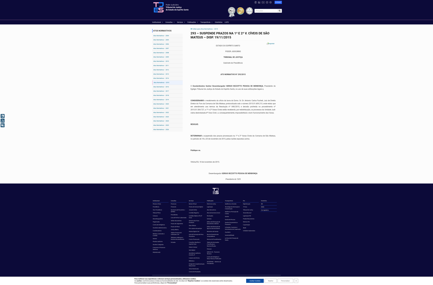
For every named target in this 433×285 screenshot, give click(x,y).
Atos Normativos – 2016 (161, 87)
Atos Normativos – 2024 (161, 121)
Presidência (156, 206)
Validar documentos (176, 220)
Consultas (169, 22)
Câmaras (155, 216)
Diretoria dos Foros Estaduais (194, 221)
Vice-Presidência (157, 210)
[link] (278, 2)
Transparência (205, 22)
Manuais (209, 249)
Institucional (156, 22)
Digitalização (246, 204)
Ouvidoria (227, 232)
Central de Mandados (195, 271)
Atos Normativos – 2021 (161, 108)
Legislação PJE (247, 216)
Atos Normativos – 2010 (161, 61)
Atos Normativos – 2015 (161, 82)
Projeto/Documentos (248, 218)
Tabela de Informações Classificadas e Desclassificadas (213, 244)
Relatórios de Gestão (212, 231)
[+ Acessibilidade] (3, 125)
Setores (155, 238)
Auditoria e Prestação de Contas (231, 212)
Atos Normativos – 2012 (161, 70)
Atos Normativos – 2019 (161, 99)
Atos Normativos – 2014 (161, 78)
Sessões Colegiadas (158, 244)
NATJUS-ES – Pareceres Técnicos (213, 253)
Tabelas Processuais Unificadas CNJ (176, 233)
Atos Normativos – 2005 (161, 40)
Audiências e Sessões (230, 204)
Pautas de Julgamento (177, 223)
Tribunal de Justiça (248, 210)
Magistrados (156, 221)
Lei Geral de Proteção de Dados (231, 239)
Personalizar (285, 281)
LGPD (227, 22)
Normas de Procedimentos (214, 239)
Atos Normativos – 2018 (161, 95)
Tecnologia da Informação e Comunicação (232, 207)
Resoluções (210, 216)
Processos (173, 204)
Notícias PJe (246, 221)
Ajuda (244, 227)
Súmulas (209, 218)
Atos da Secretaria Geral (213, 212)
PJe (244, 200)
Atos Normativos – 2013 (161, 74)
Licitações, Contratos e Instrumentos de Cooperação (233, 228)
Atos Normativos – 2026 (161, 129)
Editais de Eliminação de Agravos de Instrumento (213, 227)
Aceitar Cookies (255, 281)
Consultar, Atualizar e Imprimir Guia (194, 243)
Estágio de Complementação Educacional (196, 265)
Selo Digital (192, 250)
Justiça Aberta (175, 229)
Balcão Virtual (193, 204)
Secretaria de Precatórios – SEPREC (178, 210)
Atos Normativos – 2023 (161, 117)
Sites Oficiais (192, 225)
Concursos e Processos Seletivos (159, 248)
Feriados (173, 242)
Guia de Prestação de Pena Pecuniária (196, 235)
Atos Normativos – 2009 (161, 57)
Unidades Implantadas (249, 230)
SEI (262, 204)
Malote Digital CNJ (194, 231)
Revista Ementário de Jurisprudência (213, 235)
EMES (262, 207)
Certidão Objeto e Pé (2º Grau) (195, 216)
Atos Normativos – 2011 (161, 65)
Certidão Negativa (194, 212)
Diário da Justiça (211, 204)
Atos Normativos (211, 210)
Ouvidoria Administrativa (160, 227)
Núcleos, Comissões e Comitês (159, 234)
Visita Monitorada (194, 268)
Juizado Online (193, 210)
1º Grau (245, 206)
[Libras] (3, 116)
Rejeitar (270, 281)
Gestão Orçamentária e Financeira (231, 223)
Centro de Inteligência (159, 224)
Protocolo (173, 206)
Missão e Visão (157, 204)
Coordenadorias (157, 230)
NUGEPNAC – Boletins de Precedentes (214, 262)
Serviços (180, 22)
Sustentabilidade (229, 235)
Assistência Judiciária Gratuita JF (195, 254)
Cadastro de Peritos (194, 258)
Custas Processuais (194, 239)
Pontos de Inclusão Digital (196, 206)
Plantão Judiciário (158, 241)
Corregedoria (265, 210)
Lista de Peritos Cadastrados (179, 217)
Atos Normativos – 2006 (161, 44)
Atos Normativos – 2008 (161, 53)
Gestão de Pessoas (230, 219)
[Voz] (3, 121)
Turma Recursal (247, 212)
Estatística (218, 22)
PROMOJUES (156, 252)
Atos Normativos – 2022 (161, 112)
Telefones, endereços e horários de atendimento (177, 238)
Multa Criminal (193, 247)
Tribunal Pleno (157, 212)
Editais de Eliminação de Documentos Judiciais (213, 222)
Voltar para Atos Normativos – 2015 (205, 29)
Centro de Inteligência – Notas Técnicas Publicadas (214, 257)
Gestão (227, 216)
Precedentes (174, 214)
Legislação (210, 206)
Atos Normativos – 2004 (161, 35)
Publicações (191, 22)
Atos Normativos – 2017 (161, 91)
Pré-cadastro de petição (195, 228)
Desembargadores (158, 218)
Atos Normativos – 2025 (161, 125)
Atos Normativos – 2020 (161, 104)
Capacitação (246, 224)
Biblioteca (191, 261)
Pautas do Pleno (175, 226)
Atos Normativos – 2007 (161, 48)
